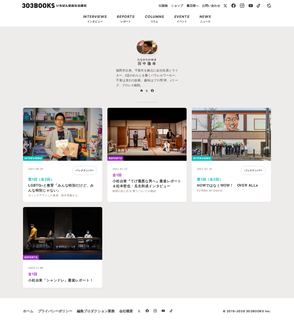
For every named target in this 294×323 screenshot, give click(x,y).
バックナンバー (85, 170)
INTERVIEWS (33, 158)
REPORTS (115, 158)
